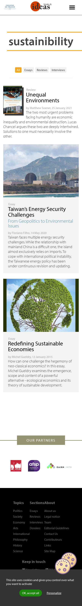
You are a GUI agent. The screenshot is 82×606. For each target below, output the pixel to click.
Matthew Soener (40, 108)
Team (47, 522)
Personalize (54, 593)
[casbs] (15, 466)
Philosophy (20, 539)
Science (18, 551)
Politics (17, 511)
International (21, 534)
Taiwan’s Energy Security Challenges (37, 211)
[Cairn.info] (59, 466)
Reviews (42, 70)
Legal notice (52, 516)
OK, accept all (30, 593)
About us (50, 511)
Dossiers (35, 528)
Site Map (49, 551)
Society (18, 516)
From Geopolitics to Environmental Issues (40, 223)
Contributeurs (53, 539)
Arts (15, 528)
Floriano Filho (21, 233)
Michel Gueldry (21, 357)
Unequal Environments (42, 97)
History (17, 545)
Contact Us (51, 534)
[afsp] (34, 466)
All (18, 70)
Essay (11, 204)
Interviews (58, 70)
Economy (19, 522)
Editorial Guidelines (56, 528)
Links (47, 545)
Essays (28, 70)
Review (31, 90)
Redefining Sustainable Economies (35, 346)
